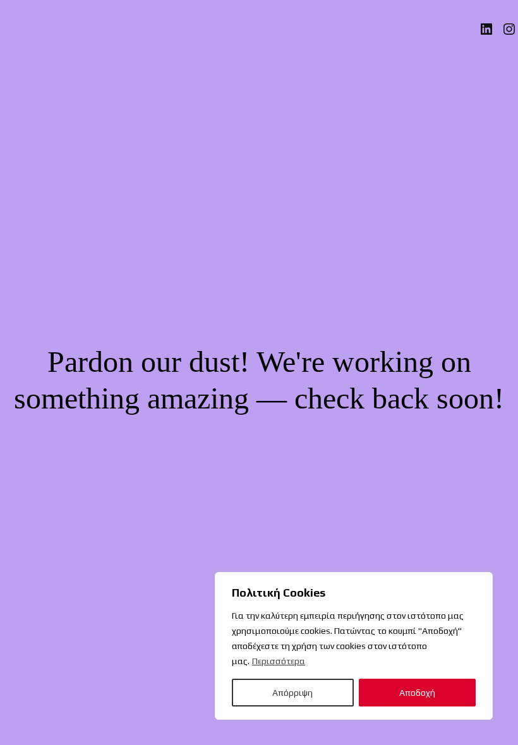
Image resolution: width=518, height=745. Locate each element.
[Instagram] (509, 29)
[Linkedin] (486, 29)
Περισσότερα (278, 661)
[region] (354, 646)
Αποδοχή (417, 693)
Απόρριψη (292, 693)
